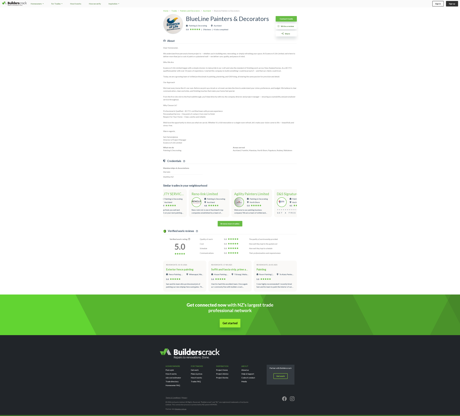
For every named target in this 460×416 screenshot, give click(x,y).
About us (245, 370)
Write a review (287, 26)
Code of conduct (248, 377)
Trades (174, 11)
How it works (75, 4)
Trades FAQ (196, 381)
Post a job (170, 370)
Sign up (452, 4)
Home (165, 11)
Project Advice (222, 374)
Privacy (184, 398)
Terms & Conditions (173, 398)
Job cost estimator (173, 377)
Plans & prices (196, 374)
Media (244, 381)
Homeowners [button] (36, 4)
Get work (195, 370)
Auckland (207, 11)
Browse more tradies (230, 223)
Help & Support (247, 374)
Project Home (222, 370)
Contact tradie (286, 19)
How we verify (95, 4)
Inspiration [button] (113, 4)
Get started (230, 323)
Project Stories (222, 377)
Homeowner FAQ (173, 385)
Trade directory (172, 381)
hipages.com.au (180, 409)
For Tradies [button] (56, 4)
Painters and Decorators (190, 11)
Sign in (438, 4)
